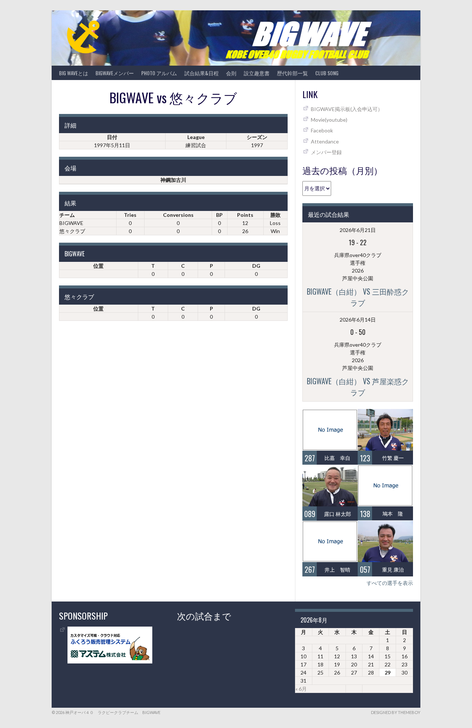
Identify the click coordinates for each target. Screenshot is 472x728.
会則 (231, 73)
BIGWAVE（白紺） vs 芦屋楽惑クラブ (358, 386)
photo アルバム (159, 73)
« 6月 (301, 689)
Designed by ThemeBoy (395, 712)
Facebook (322, 130)
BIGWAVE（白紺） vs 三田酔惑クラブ (358, 297)
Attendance (325, 141)
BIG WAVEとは (73, 73)
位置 (98, 266)
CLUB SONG (327, 73)
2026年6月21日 (358, 230)
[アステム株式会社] (109, 661)
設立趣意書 (257, 73)
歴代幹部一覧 (292, 73)
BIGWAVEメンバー (115, 73)
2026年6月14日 (358, 319)
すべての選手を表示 (390, 583)
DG (256, 266)
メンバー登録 (326, 152)
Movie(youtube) (329, 120)
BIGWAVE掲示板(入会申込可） (347, 109)
